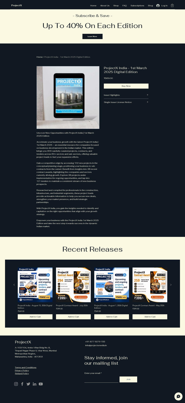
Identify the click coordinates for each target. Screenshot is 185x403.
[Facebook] (22, 384)
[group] (92, 293)
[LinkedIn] (34, 384)
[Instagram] (16, 384)
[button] (172, 5)
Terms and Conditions (25, 367)
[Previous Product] (14, 284)
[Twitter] (28, 384)
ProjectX (16, 5)
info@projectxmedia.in (96, 345)
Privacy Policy (22, 370)
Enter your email (92, 373)
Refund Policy (22, 373)
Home (39, 57)
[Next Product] (170, 284)
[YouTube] (40, 384)
